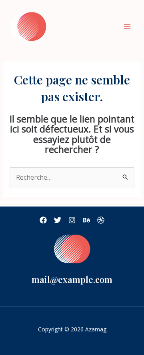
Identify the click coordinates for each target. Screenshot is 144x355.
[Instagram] (72, 220)
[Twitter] (57, 220)
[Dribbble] (100, 220)
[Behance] (86, 220)
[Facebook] (43, 220)
